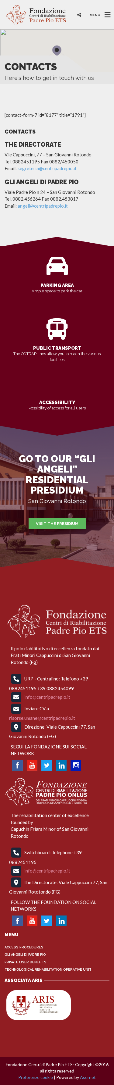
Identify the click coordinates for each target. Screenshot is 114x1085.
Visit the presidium (57, 523)
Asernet (88, 1077)
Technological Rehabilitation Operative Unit (48, 970)
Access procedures (24, 947)
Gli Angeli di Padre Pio (25, 955)
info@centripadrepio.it (47, 697)
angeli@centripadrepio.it (43, 206)
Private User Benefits (26, 962)
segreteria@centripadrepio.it (47, 168)
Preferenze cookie (35, 1077)
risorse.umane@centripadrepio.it (42, 718)
